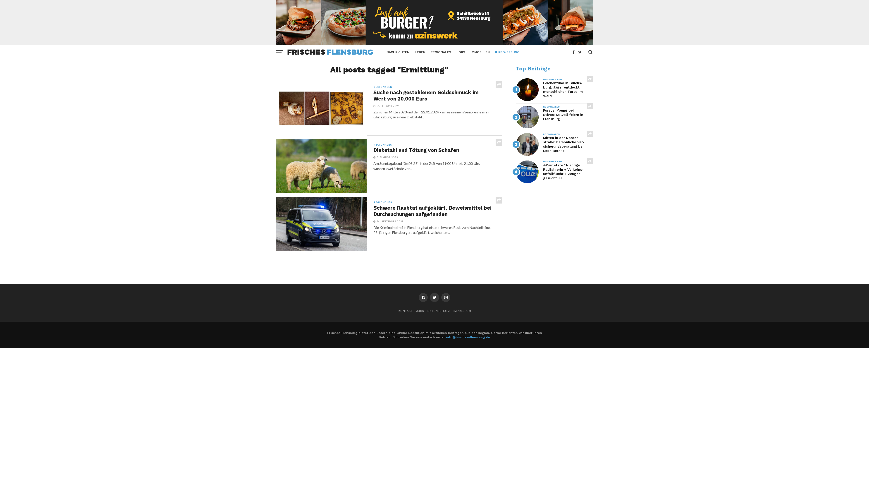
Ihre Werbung (507, 52)
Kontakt (405, 311)
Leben (420, 52)
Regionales (441, 52)
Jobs (461, 52)
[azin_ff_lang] (434, 44)
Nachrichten (398, 52)
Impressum (462, 311)
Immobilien (480, 52)
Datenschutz (438, 311)
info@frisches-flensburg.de (468, 337)
